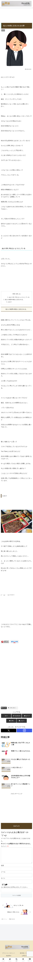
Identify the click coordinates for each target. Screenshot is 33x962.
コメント (5, 846)
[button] (22, 721)
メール (3, 872)
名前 (2, 865)
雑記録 (4, 708)
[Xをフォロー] (8, 730)
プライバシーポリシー (8, 953)
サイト (3, 878)
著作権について (24, 953)
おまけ (10, 302)
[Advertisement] (16, 15)
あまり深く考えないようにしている (19, 297)
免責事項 (8, 955)
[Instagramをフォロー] (24, 730)
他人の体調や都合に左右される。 (14, 299)
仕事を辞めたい (13, 708)
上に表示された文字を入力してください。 (15, 887)
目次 (14, 294)
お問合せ (24, 955)
